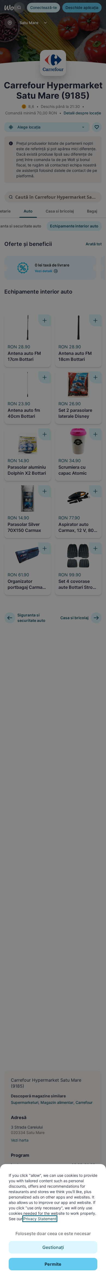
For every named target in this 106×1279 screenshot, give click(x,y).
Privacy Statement (39, 1218)
